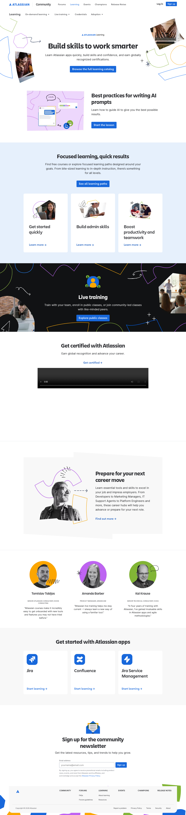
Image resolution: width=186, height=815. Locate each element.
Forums (62, 4)
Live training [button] (61, 14)
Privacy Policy (136, 808)
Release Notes (118, 4)
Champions (101, 4)
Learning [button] (14, 14)
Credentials (81, 14)
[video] (93, 378)
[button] (30, 4)
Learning (74, 4)
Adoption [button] (96, 14)
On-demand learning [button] (36, 14)
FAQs (81, 795)
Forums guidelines (86, 800)
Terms (148, 808)
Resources (103, 800)
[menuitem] (61, 4)
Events (87, 4)
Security (158, 808)
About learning (104, 795)
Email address (65, 761)
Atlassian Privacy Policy (91, 776)
